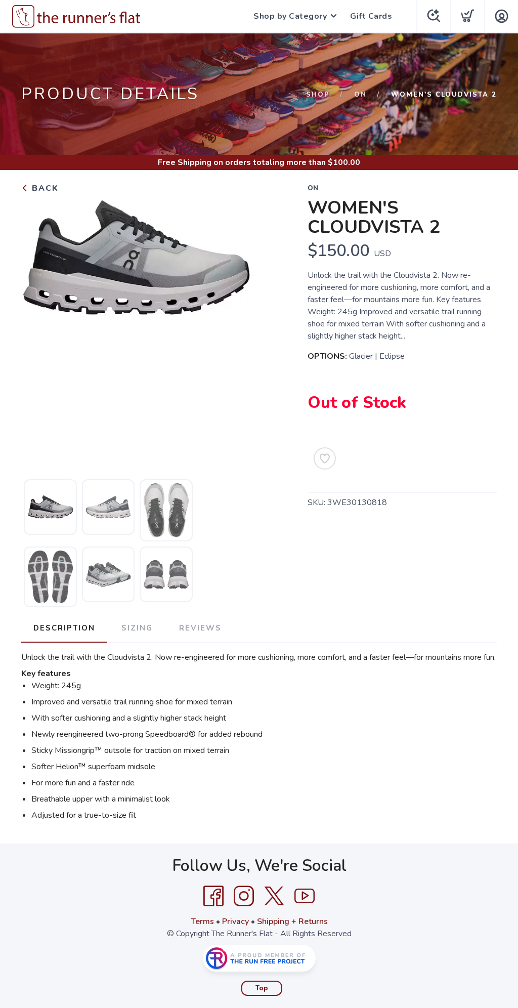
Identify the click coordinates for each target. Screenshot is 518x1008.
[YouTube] (304, 896)
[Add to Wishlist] (325, 458)
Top (261, 988)
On (360, 94)
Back (44, 188)
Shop (318, 94)
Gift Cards (371, 16)
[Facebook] (213, 896)
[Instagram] (244, 896)
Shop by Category (290, 16)
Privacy (235, 921)
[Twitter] (274, 896)
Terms (202, 921)
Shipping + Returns (292, 921)
